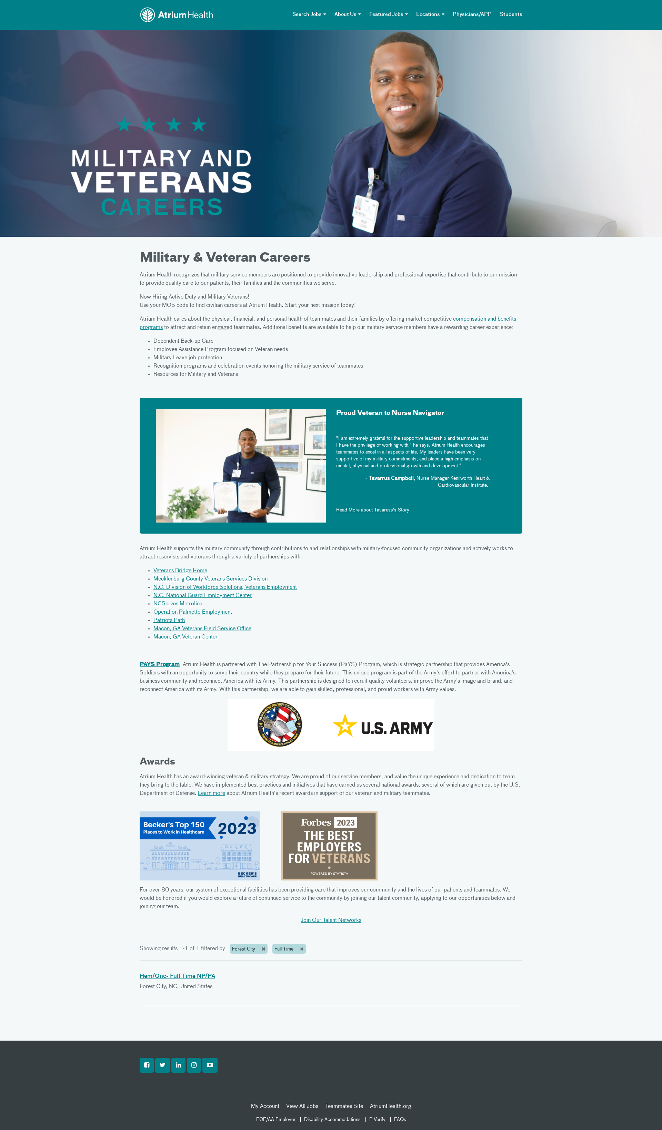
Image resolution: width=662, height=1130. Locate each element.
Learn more (211, 793)
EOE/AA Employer (275, 1119)
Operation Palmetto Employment (192, 612)
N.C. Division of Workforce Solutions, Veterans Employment (225, 587)
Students (511, 14)
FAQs (400, 1119)
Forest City (244, 949)
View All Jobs (302, 1106)
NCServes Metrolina (177, 604)
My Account (265, 1106)
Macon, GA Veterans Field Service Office (202, 629)
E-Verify (377, 1119)
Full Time (284, 949)
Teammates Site (344, 1106)
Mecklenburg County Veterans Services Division (210, 579)
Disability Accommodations (332, 1119)
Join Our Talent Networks (331, 920)
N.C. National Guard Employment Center (202, 595)
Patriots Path (169, 620)
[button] (147, 1065)
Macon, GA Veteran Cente (184, 637)
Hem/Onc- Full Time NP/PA (177, 976)
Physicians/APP (472, 14)
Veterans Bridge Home (180, 571)
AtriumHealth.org (390, 1106)
